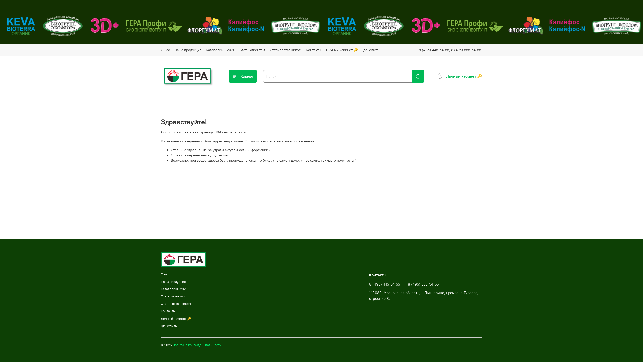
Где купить (370, 50)
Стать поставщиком (285, 50)
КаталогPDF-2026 (220, 50)
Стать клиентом (252, 50)
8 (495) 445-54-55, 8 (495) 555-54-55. (450, 50)
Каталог (247, 76)
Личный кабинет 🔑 (342, 50)
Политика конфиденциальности (197, 345)
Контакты (313, 50)
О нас (165, 50)
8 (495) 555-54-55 (423, 284)
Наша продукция (187, 50)
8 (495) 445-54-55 (384, 284)
